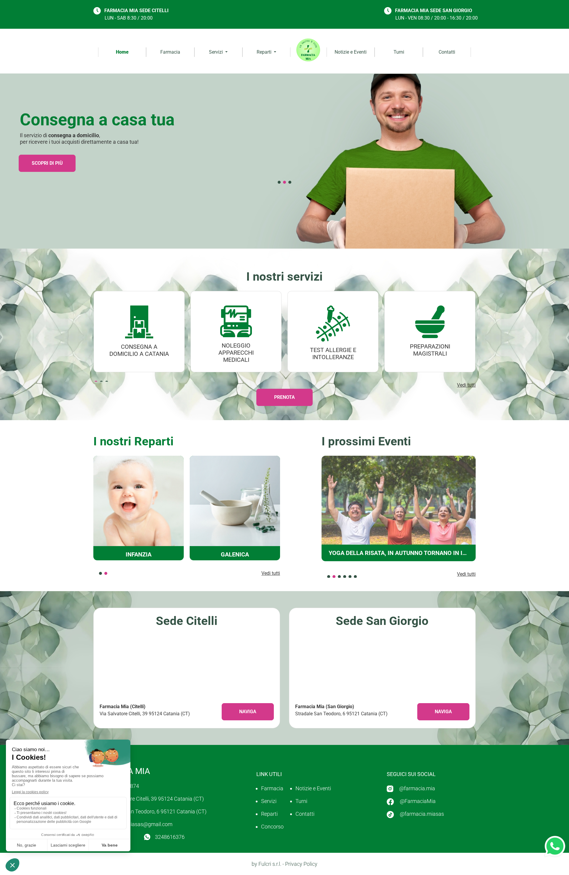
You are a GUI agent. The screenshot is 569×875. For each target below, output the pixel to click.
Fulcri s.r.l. (269, 864)
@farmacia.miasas (422, 814)
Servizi (268, 801)
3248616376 (170, 837)
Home (122, 52)
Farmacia (170, 52)
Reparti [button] (265, 52)
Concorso (272, 826)
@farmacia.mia (417, 788)
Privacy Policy (301, 864)
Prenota (284, 397)
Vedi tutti (466, 385)
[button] (279, 182)
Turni (399, 52)
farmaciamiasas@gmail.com (138, 824)
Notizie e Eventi (351, 52)
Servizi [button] (216, 52)
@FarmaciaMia (418, 801)
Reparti (269, 814)
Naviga (247, 711)
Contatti (447, 52)
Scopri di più (47, 163)
